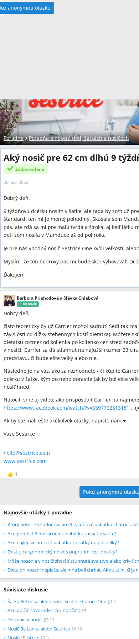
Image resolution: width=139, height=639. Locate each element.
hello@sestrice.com (27, 452)
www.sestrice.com (25, 461)
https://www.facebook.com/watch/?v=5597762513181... (69, 407)
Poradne (14, 138)
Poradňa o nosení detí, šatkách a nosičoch (79, 138)
